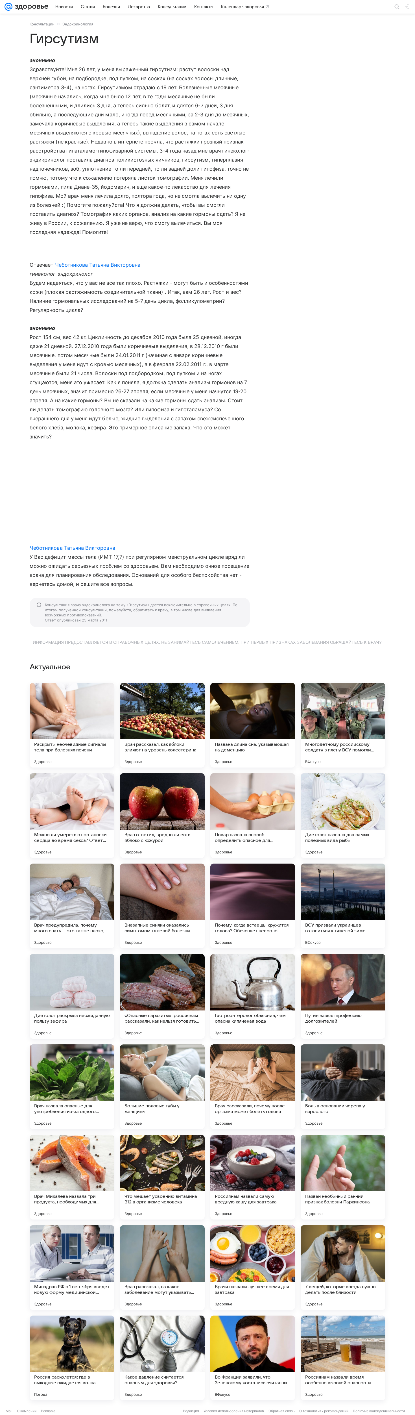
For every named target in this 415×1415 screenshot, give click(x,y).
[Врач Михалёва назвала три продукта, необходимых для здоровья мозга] (72, 1177)
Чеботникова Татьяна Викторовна (98, 265)
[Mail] (8, 7)
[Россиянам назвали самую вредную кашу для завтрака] (252, 1177)
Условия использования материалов (234, 1411)
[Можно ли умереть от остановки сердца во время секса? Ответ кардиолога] (72, 815)
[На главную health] (30, 7)
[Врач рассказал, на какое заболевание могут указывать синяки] (162, 1267)
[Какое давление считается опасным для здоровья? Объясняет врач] (162, 1358)
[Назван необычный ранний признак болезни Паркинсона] (343, 1177)
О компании (26, 1411)
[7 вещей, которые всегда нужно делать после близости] (343, 1267)
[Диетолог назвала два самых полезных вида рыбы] (343, 815)
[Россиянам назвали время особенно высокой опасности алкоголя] (343, 1358)
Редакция (191, 1411)
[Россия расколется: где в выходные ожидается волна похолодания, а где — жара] (72, 1358)
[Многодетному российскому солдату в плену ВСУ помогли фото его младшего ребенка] (343, 725)
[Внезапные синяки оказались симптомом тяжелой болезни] (162, 906)
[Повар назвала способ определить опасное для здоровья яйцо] (252, 815)
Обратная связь (281, 1411)
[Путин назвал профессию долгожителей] (343, 996)
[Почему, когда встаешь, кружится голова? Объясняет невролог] (252, 906)
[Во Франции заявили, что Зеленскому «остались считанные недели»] (252, 1358)
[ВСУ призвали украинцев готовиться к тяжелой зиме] (343, 906)
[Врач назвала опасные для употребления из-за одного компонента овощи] (72, 1086)
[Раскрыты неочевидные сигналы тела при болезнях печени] (72, 725)
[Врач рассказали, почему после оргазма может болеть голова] (252, 1086)
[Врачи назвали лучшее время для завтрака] (252, 1267)
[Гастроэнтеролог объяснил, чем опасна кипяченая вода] (252, 996)
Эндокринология (77, 24)
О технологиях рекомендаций (323, 1411)
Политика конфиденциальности (379, 1411)
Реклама (48, 1411)
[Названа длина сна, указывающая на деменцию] (252, 725)
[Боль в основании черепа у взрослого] (343, 1086)
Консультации (42, 24)
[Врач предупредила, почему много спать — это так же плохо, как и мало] (72, 906)
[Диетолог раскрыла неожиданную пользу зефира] (72, 996)
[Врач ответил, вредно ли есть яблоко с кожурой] (162, 815)
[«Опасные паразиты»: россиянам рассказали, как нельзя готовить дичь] (162, 996)
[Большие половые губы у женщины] (162, 1086)
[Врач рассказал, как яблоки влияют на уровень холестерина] (162, 725)
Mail (9, 1411)
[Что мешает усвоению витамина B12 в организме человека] (162, 1177)
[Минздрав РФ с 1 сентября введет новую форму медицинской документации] (72, 1267)
